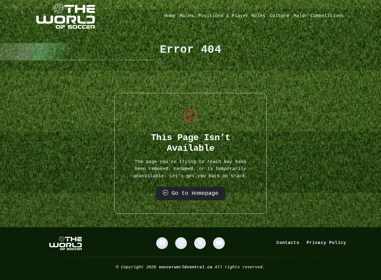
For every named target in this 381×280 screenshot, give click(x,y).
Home (169, 15)
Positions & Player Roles (231, 15)
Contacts (287, 242)
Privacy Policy (326, 242)
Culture (279, 15)
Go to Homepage (193, 193)
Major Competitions (319, 15)
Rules (187, 15)
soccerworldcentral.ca (185, 267)
